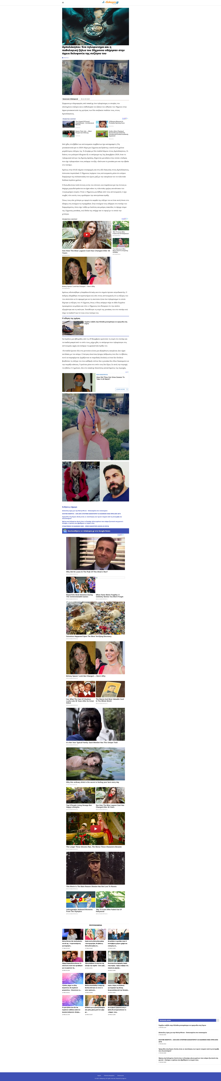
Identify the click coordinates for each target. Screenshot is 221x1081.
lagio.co (124, 1078)
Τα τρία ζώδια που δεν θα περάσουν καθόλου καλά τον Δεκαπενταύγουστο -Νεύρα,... (71, 1010)
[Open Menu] (63, 2)
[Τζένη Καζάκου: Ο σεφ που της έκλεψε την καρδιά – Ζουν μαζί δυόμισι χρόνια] (95, 956)
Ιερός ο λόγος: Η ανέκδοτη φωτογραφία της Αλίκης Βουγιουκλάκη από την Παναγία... (118, 988)
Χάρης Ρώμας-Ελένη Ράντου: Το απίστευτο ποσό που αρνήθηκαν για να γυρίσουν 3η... (72, 965)
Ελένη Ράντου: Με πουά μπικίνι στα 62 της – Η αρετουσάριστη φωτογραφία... (72, 943)
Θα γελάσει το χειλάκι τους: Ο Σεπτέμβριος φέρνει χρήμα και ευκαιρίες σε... (117, 943)
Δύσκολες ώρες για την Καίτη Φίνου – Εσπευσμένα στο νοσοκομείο (84, 511)
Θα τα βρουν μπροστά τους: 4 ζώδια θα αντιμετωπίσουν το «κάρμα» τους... (117, 1010)
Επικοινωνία (120, 1075)
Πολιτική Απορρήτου (109, 1075)
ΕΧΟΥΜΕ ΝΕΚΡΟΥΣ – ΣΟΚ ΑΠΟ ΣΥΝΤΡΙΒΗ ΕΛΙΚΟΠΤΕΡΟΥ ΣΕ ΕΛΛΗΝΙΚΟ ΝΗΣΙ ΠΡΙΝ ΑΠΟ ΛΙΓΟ (91, 514)
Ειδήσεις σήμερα (69, 507)
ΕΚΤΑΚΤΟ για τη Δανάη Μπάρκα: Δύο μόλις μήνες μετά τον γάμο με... (95, 1010)
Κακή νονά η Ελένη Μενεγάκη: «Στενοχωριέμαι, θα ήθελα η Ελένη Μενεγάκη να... (94, 943)
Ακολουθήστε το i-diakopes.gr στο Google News (89, 531)
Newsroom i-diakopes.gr (70, 99)
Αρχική (99, 1075)
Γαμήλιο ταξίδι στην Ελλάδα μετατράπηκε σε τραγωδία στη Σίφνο (106, 323)
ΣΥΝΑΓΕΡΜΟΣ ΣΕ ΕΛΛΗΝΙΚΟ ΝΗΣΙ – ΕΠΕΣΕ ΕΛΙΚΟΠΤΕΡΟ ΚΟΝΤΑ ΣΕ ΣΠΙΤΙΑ (85, 526)
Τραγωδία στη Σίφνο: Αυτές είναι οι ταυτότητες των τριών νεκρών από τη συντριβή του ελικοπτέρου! (92, 517)
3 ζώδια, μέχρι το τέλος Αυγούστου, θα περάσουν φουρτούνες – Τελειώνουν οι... (71, 988)
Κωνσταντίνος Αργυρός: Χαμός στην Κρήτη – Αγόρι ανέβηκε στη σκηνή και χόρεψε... (118, 965)
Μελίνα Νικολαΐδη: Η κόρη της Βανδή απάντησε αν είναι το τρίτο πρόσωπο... (94, 988)
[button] (95, 26)
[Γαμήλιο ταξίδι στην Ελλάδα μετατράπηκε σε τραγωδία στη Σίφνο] (73, 328)
